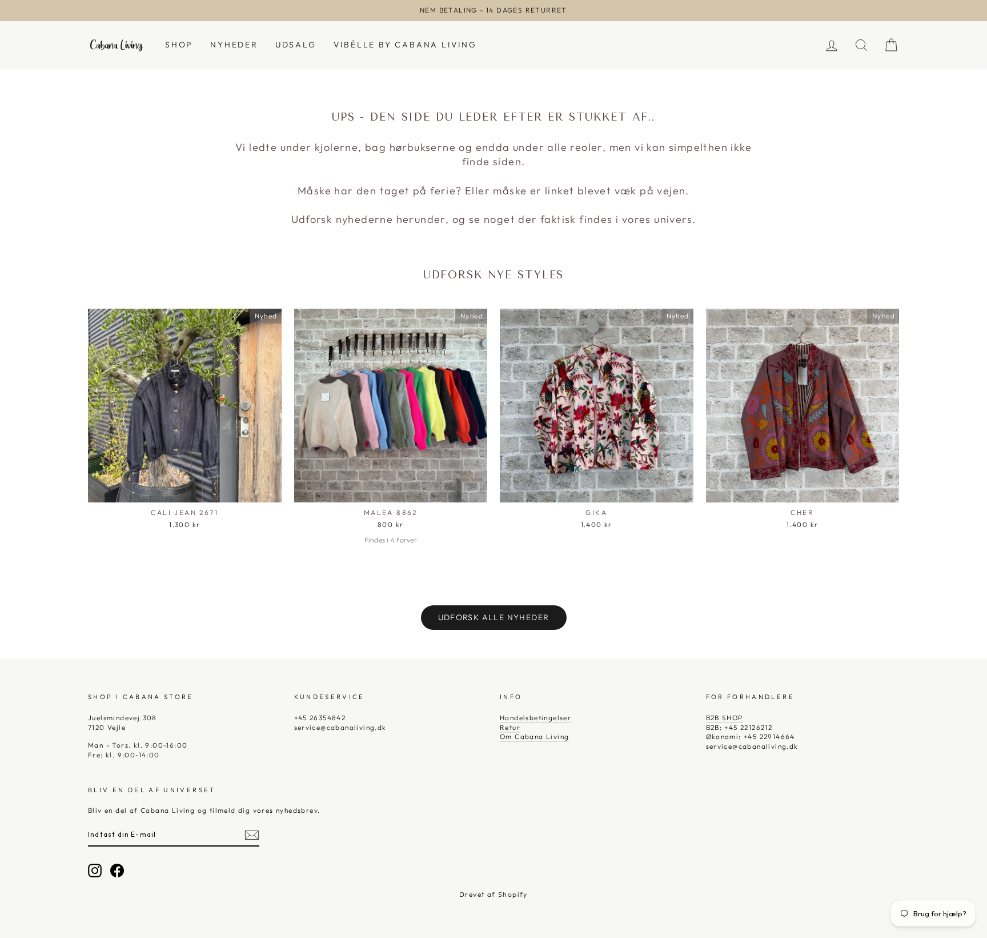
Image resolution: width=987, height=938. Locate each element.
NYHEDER (234, 44)
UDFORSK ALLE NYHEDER (493, 617)
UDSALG (295, 44)
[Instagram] (95, 870)
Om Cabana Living (534, 736)
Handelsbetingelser (535, 717)
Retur (510, 727)
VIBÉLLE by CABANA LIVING (405, 44)
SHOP (179, 44)
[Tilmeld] (251, 835)
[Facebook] (117, 870)
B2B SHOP (724, 717)
